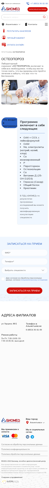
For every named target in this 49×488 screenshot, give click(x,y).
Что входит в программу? (10, 122)
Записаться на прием (37, 9)
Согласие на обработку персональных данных (21, 444)
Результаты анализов (19, 31)
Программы (6, 52)
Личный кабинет (16, 38)
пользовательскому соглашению (34, 280)
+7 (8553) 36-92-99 (39, 3)
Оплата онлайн (15, 45)
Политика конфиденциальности (15, 449)
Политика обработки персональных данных (20, 454)
